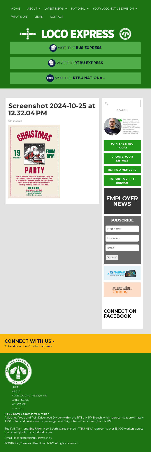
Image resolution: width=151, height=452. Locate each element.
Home (15, 8)
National (78, 8)
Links (38, 16)
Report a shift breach (122, 180)
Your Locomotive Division (113, 8)
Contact (56, 16)
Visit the (79, 48)
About (32, 8)
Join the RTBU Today (122, 145)
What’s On (19, 16)
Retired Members (122, 169)
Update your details (122, 158)
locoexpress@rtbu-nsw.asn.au (33, 437)
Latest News (54, 8)
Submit (112, 257)
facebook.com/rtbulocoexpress (30, 346)
